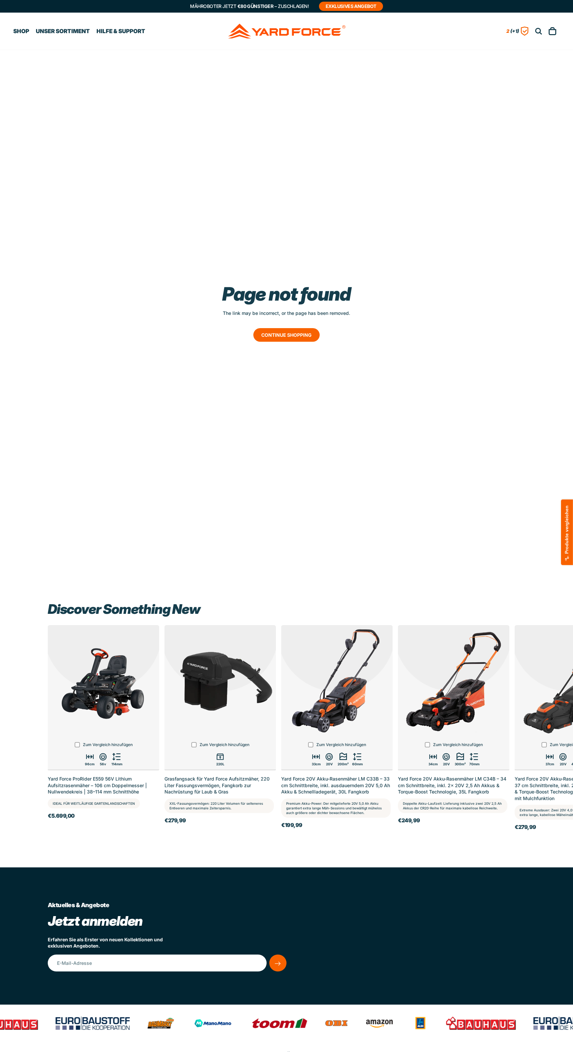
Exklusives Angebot (351, 6)
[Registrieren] (277, 963)
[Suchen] (538, 31)
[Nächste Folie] (518, 730)
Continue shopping (286, 335)
